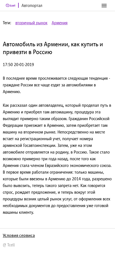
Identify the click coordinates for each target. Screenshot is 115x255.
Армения (60, 22)
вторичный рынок (31, 22)
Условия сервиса (19, 235)
